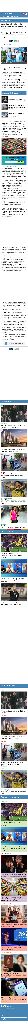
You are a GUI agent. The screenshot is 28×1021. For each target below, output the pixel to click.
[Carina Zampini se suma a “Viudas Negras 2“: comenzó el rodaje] (14, 914)
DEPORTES (4, 801)
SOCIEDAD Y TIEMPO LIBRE (8, 952)
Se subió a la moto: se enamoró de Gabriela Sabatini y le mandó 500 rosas (13, 527)
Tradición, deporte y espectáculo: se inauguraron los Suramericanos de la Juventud (16, 99)
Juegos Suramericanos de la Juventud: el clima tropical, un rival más (16, 107)
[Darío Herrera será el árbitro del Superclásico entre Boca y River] (14, 592)
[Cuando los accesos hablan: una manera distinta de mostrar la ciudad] (14, 438)
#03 (2, 454)
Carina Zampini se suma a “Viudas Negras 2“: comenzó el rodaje (14, 925)
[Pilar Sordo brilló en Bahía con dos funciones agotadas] (14, 937)
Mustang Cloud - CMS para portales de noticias (15, 1019)
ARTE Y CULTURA (6, 903)
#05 (2, 506)
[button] (10, 41)
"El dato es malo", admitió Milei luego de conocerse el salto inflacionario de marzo (13, 875)
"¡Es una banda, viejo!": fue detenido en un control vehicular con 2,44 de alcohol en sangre (13, 999)
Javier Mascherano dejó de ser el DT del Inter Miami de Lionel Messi (13, 426)
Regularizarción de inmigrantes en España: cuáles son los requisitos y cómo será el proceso (13, 975)
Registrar (20, 161)
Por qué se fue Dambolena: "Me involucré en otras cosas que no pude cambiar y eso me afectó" (14, 580)
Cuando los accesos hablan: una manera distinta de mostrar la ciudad (13, 450)
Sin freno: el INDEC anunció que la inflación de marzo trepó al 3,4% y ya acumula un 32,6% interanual (12, 898)
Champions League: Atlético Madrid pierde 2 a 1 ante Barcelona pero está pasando (12, 555)
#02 (2, 430)
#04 (2, 480)
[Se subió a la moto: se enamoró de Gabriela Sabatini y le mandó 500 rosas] (14, 514)
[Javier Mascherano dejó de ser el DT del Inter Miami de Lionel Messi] (14, 413)
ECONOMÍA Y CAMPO (6, 853)
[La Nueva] (8, 14)
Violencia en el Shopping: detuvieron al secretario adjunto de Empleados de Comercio (13, 475)
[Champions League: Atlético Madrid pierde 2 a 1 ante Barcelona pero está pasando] (14, 543)
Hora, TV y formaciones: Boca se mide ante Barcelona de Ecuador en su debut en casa (13, 501)
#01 (2, 405)
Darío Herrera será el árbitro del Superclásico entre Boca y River (11, 603)
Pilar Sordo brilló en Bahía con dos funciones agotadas (12, 948)
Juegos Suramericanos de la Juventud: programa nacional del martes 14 (16, 114)
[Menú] (2, 14)
